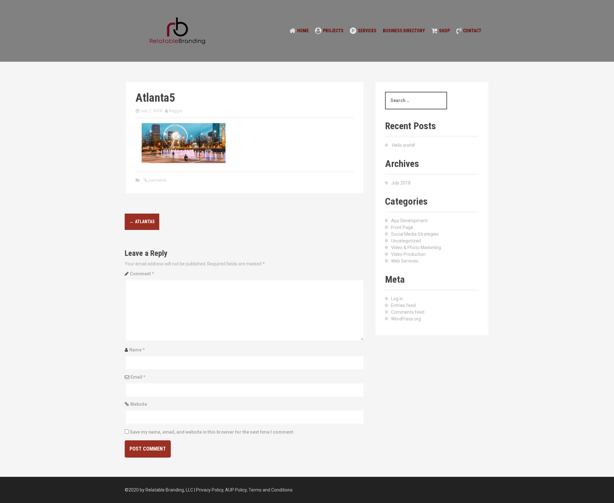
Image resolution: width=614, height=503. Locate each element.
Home (303, 30)
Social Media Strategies (415, 234)
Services (367, 30)
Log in (397, 298)
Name (137, 349)
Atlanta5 (142, 221)
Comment (142, 273)
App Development (409, 220)
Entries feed (403, 305)
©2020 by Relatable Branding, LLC (159, 489)
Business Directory (404, 30)
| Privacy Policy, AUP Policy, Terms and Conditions (243, 489)
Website (138, 404)
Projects (333, 30)
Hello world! (403, 145)
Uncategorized (406, 240)
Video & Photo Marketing (416, 247)
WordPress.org (406, 318)
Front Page (402, 227)
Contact (472, 30)
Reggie (175, 110)
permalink (157, 180)
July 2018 (401, 182)
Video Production (408, 254)
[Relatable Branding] (177, 30)
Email (138, 377)
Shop (444, 30)
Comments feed (407, 312)
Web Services (404, 260)
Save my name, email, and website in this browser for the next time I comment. (212, 432)
